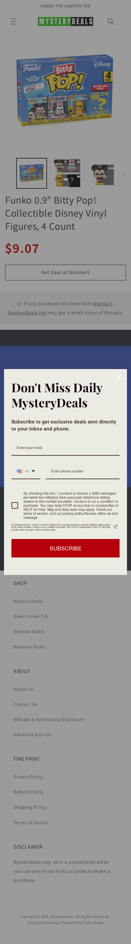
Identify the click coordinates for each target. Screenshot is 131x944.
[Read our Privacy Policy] (116, 527)
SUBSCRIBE (66, 548)
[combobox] (25, 471)
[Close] (119, 377)
